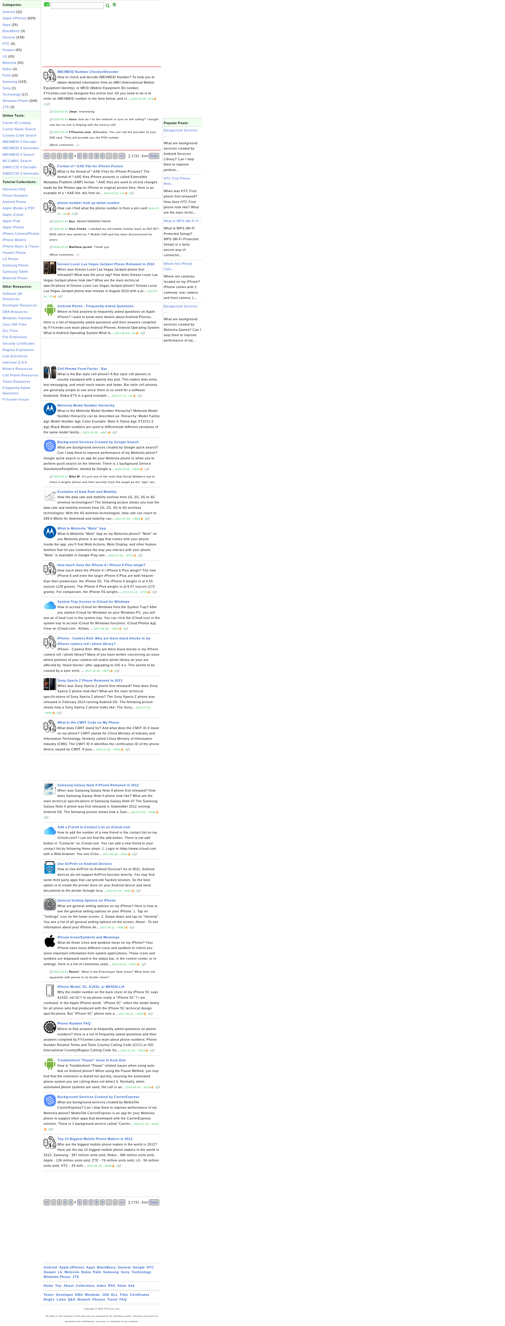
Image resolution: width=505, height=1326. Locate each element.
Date (154, 156)
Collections (85, 1285)
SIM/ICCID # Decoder (20, 167)
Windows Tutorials (17, 318)
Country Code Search (20, 135)
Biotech (84, 1299)
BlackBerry (11, 31)
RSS (111, 1285)
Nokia (7, 69)
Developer (64, 1294)
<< (47, 156)
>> (122, 156)
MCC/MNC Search (17, 161)
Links (61, 1299)
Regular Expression (18, 350)
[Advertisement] (21, 462)
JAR (105, 1294)
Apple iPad (11, 221)
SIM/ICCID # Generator (21, 173)
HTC (6, 43)
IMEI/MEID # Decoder (20, 141)
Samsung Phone (16, 265)
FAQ (123, 1299)
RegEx (49, 1299)
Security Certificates (19, 343)
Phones (99, 1299)
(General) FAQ (14, 189)
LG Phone (10, 259)
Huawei (9, 50)
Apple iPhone (13, 227)
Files (124, 1294)
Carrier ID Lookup (17, 123)
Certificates (139, 1294)
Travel (112, 1299)
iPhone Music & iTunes (21, 246)
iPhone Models (14, 240)
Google (139, 1267)
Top (58, 1285)
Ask (131, 1285)
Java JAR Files (15, 324)
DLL (114, 1294)
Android (9, 12)
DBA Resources (15, 312)
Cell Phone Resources (20, 375)
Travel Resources (16, 381)
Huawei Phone (14, 252)
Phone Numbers (15, 195)
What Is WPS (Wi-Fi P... (182, 221)
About (69, 1285)
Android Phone (14, 202)
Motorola (9, 62)
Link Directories (15, 356)
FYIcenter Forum (16, 399)
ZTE (6, 107)
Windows (92, 1294)
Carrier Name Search (19, 129)
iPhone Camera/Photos (21, 233)
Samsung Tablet (15, 271)
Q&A (72, 1299)
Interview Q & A (15, 362)
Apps (7, 24)
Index (101, 1285)
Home (48, 1285)
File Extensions (15, 337)
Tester (49, 1294)
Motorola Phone (15, 278)
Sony (7, 88)
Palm (7, 75)
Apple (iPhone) (14, 18)
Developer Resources (20, 305)
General (9, 37)
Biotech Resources (18, 368)
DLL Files (10, 330)
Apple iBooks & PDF (19, 208)
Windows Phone (15, 100)
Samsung (10, 81)
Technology (12, 94)
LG (5, 56)
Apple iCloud (13, 214)
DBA (79, 1294)
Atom (121, 1285)
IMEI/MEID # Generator (21, 148)
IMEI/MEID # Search (19, 154)
